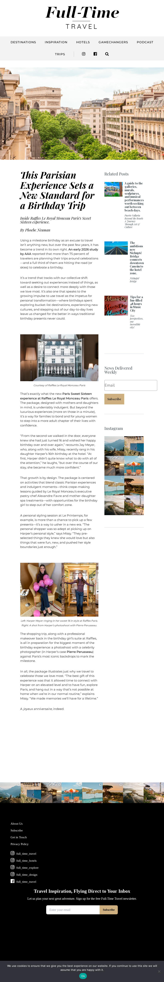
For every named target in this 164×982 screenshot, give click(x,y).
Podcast (145, 42)
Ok (83, 976)
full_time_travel (114, 438)
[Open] (114, 446)
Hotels (83, 42)
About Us (17, 823)
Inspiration (56, 42)
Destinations (23, 42)
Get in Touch (19, 837)
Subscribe (114, 399)
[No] (159, 971)
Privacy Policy (20, 844)
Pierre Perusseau (80, 652)
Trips (60, 54)
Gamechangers (113, 42)
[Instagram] (122, 453)
